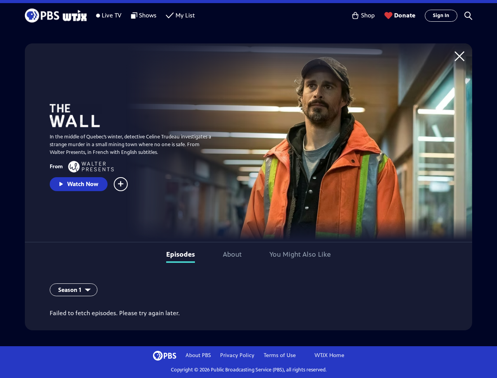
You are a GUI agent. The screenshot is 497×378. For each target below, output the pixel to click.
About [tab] (232, 254)
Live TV (112, 15)
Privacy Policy (237, 355)
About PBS (198, 355)
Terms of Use (280, 355)
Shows (147, 15)
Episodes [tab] (180, 254)
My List (185, 15)
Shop (368, 15)
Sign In (441, 15)
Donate (404, 15)
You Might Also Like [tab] (300, 254)
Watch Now (82, 184)
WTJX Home (329, 355)
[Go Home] (459, 56)
